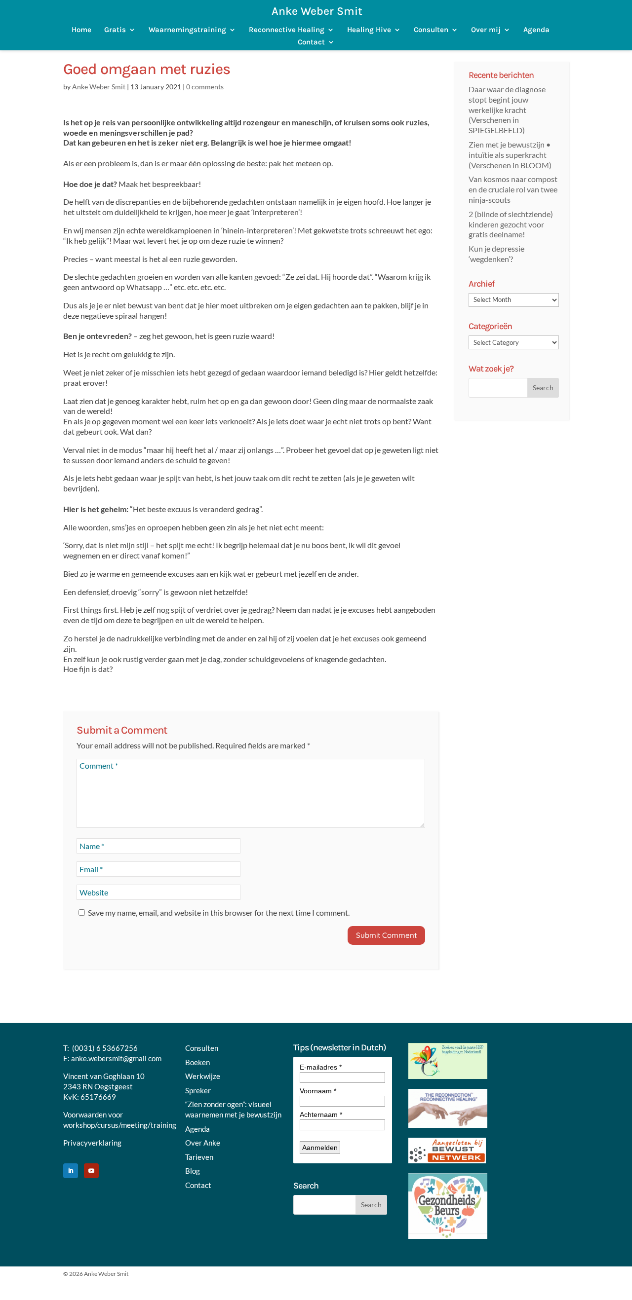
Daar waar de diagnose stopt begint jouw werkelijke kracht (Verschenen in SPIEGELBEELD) (507, 109)
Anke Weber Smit (98, 86)
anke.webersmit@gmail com (116, 1058)
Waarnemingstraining (187, 30)
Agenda (536, 30)
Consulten (431, 30)
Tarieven (199, 1156)
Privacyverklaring (92, 1142)
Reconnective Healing (286, 30)
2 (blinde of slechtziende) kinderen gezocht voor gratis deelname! (511, 224)
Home (81, 30)
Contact (311, 42)
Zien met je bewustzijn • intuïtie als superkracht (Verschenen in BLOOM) (510, 155)
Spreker (198, 1090)
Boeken (197, 1062)
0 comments (205, 86)
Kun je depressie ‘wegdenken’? (496, 253)
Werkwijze (202, 1076)
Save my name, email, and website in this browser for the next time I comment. (219, 912)
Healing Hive (369, 30)
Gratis (115, 30)
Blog (192, 1170)
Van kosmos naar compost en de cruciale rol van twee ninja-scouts (513, 189)
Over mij (486, 30)
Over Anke (202, 1142)
